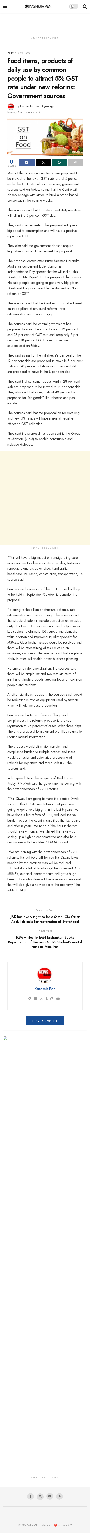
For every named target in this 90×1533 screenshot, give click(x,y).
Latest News (23, 53)
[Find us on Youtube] (49, 1496)
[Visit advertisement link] (45, 1064)
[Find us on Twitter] (40, 1496)
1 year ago (48, 106)
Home (10, 53)
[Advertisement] (45, 22)
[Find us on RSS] (59, 1496)
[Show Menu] (5, 6)
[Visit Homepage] (38, 6)
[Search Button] (85, 6)
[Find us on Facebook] (30, 1496)
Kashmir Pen (27, 106)
